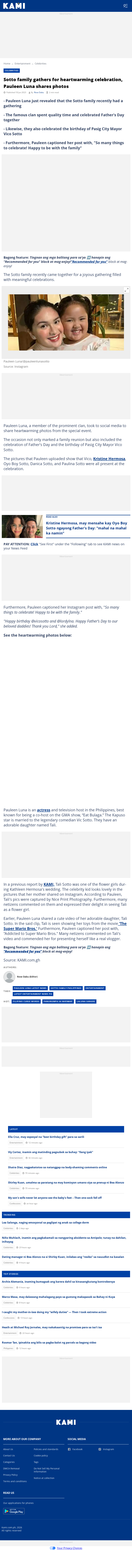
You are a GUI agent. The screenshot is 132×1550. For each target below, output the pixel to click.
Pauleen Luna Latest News (30, 988)
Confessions (15, 1203)
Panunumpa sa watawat (58, 1001)
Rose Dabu (39, 92)
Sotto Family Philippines (66, 988)
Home (7, 63)
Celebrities (40, 63)
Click (34, 544)
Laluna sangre (86, 1001)
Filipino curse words (26, 1001)
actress (43, 809)
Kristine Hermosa (109, 458)
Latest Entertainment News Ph (33, 994)
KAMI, (49, 884)
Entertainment (22, 63)
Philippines (8, 1348)
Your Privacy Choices (69, 1548)
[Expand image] (126, 290)
